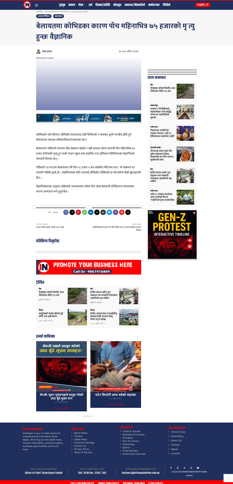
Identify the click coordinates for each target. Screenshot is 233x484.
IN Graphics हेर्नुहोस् (61, 408)
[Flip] (121, 212)
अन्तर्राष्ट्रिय (39, 12)
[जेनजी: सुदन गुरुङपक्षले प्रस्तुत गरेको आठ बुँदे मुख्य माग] (61, 366)
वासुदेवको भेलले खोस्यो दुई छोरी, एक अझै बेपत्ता (51, 315)
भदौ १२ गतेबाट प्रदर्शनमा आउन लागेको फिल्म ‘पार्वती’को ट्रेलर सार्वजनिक (162, 197)
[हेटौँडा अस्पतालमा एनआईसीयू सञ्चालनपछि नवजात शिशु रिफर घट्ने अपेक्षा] (128, 317)
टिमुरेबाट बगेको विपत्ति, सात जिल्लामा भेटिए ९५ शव (51, 293)
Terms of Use (178, 431)
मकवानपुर (154, 105)
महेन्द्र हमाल (47, 51)
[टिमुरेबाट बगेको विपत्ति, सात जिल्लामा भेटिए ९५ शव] (77, 296)
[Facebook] (66, 212)
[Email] (97, 212)
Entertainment (130, 450)
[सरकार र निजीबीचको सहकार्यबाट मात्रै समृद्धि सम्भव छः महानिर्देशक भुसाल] (185, 111)
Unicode (175, 453)
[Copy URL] (128, 212)
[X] (72, 212)
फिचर (41, 310)
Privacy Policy (81, 449)
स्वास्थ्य (58, 16)
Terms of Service (83, 452)
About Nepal (81, 432)
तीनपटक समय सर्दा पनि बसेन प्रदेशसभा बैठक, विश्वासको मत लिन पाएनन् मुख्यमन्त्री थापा (161, 155)
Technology (129, 444)
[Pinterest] (78, 212)
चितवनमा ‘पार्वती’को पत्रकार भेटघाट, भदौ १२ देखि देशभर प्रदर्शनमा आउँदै (162, 133)
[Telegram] (109, 212)
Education (128, 437)
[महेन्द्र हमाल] (39, 51)
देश (40, 289)
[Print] (103, 212)
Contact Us (80, 445)
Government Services (134, 453)
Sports (126, 447)
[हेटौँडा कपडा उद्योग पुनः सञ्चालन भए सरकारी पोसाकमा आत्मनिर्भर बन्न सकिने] (128, 296)
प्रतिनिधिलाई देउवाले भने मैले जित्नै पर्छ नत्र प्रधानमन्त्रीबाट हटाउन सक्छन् (117, 228)
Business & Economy (134, 434)
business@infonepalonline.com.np (141, 473)
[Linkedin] (90, 212)
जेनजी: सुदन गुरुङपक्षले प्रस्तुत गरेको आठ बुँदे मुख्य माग (61, 396)
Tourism (78, 436)
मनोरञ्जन (154, 127)
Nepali (174, 449)
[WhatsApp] (84, 212)
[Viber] (115, 212)
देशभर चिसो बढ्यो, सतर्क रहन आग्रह (50, 227)
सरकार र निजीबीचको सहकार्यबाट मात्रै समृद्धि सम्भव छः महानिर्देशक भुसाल (160, 113)
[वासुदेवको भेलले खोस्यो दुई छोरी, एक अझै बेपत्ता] (77, 317)
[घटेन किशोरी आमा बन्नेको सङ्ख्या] (115, 366)
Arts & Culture (130, 440)
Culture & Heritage (84, 442)
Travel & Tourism (132, 431)
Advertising (177, 436)
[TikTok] (184, 468)
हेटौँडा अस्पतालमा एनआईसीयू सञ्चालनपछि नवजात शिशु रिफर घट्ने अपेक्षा (103, 316)
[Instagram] (177, 468)
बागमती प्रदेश (155, 148)
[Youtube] (198, 468)
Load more (88, 416)
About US (176, 440)
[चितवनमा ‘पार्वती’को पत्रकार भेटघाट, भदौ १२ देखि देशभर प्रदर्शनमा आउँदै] (185, 133)
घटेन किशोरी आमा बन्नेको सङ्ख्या (115, 395)
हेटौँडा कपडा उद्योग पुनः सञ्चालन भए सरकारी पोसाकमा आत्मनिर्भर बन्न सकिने (103, 295)
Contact (175, 444)
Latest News (80, 439)
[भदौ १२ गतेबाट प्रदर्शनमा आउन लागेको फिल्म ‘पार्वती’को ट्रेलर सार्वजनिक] (185, 197)
